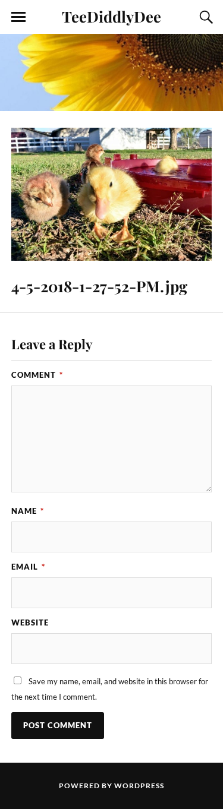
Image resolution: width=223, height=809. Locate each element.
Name (27, 511)
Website (30, 622)
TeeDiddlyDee (111, 16)
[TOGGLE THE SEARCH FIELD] (204, 17)
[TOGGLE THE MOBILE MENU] (18, 17)
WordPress (139, 785)
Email (28, 566)
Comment (37, 375)
